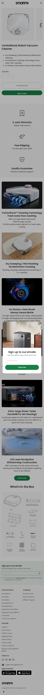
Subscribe (22, 367)
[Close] (39, 324)
